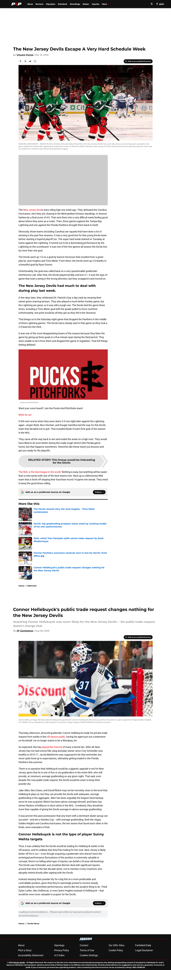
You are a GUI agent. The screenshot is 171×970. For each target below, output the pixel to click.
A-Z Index (59, 955)
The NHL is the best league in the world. (40, 472)
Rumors (39, 4)
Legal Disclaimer (144, 950)
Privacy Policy (61, 950)
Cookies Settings (89, 955)
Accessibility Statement (30, 955)
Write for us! (25, 414)
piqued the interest (52, 747)
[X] (152, 4)
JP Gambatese (25, 631)
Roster (86, 4)
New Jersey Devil (32, 209)
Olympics (50, 4)
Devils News (33, 923)
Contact (84, 945)
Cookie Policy (116, 950)
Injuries (95, 4)
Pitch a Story (24, 950)
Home (21, 586)
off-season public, (56, 736)
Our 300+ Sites (116, 945)
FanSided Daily (143, 945)
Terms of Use (87, 950)
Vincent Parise (25, 55)
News (30, 4)
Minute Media (19, 962)
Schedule (62, 4)
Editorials (31, 586)
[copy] (35, 61)
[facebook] (157, 4)
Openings (59, 945)
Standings (75, 4)
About (21, 945)
